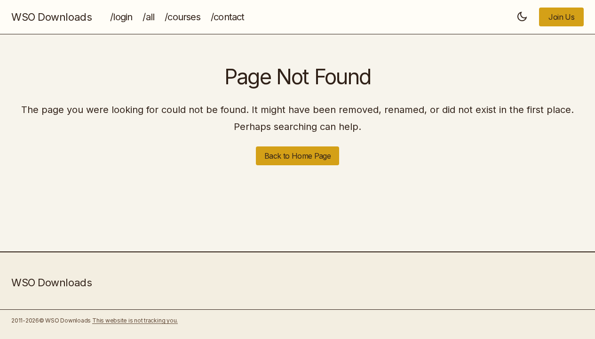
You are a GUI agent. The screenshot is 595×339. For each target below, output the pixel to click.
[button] (522, 17)
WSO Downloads (51, 17)
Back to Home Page (297, 156)
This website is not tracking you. (135, 320)
